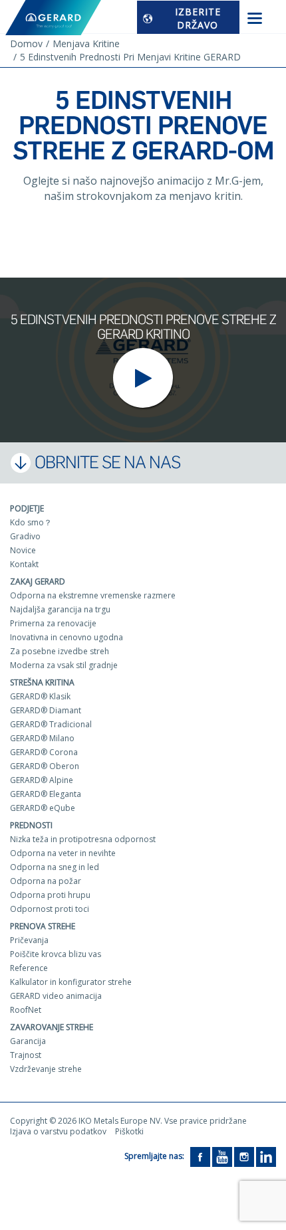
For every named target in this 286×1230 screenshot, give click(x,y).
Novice (23, 550)
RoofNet (25, 1009)
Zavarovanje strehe (51, 1027)
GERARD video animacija (56, 996)
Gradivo (25, 536)
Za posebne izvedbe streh (59, 651)
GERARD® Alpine (41, 780)
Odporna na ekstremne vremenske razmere (93, 595)
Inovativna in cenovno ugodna (66, 637)
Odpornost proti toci (49, 909)
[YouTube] (222, 1156)
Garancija (28, 1041)
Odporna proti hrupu (50, 895)
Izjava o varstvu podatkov (58, 1131)
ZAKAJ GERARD (37, 581)
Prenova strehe (42, 926)
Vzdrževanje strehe (46, 1069)
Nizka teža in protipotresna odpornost (83, 839)
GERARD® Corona (44, 752)
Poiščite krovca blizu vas (55, 954)
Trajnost (25, 1055)
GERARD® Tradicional (51, 724)
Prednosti (31, 825)
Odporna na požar (45, 881)
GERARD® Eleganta (45, 794)
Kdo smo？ (31, 522)
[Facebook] (200, 1156)
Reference (29, 968)
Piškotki (129, 1131)
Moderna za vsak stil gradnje (64, 665)
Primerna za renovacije (53, 623)
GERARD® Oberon (44, 766)
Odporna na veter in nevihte (63, 853)
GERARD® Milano (42, 738)
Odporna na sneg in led (54, 867)
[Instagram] (244, 1156)
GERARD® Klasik (40, 696)
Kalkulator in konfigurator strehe (71, 982)
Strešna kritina (42, 682)
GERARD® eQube (42, 808)
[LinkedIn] (266, 1156)
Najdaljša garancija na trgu (60, 609)
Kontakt (24, 564)
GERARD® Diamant (45, 710)
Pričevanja (29, 940)
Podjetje (27, 508)
